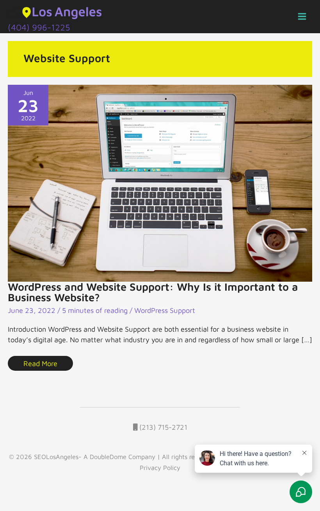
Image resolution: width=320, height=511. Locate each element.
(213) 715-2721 (162, 427)
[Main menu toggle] (302, 17)
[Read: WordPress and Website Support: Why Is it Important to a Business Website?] (160, 182)
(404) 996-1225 (39, 27)
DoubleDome (108, 456)
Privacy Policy (160, 467)
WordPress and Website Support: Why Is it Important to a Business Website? (153, 292)
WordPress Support (164, 310)
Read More (40, 362)
